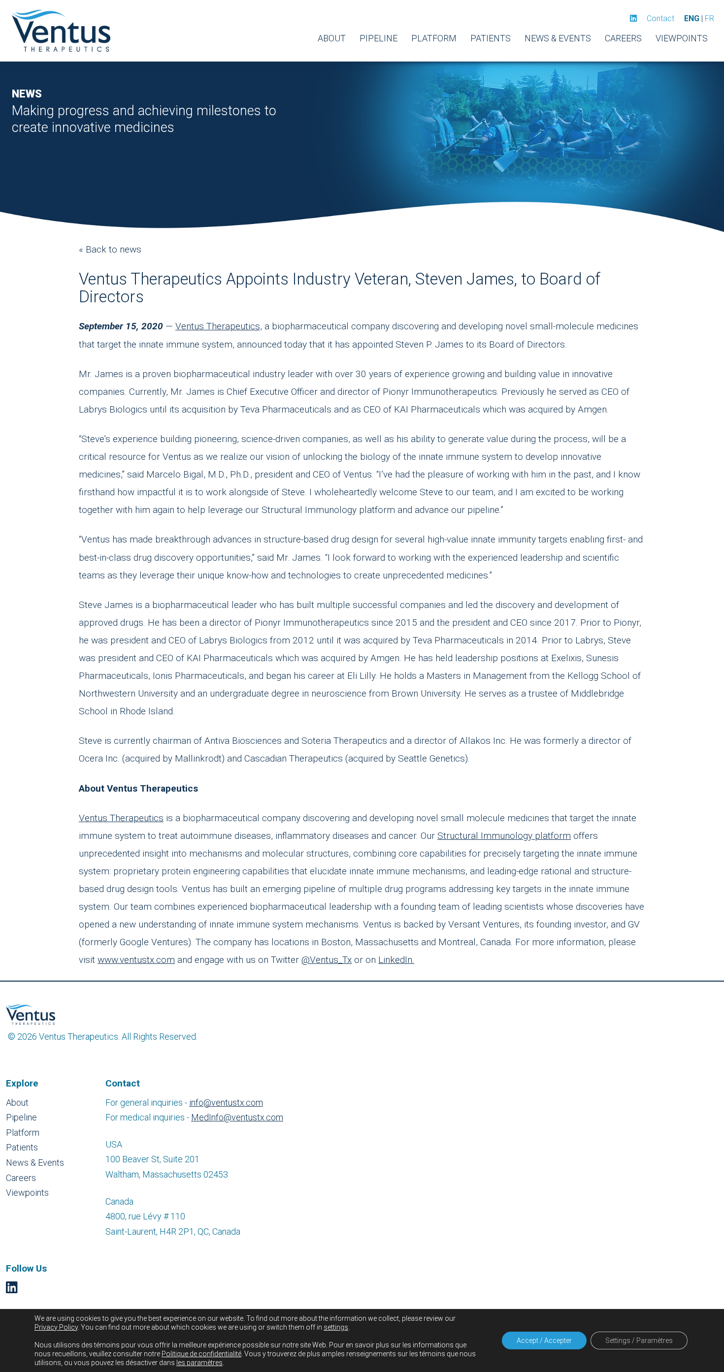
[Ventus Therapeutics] (61, 31)
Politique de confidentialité (201, 1354)
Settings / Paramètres (639, 1340)
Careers (623, 38)
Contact (660, 18)
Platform (434, 38)
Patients (490, 38)
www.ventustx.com (136, 959)
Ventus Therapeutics (121, 818)
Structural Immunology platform (504, 835)
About (332, 38)
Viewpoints (682, 38)
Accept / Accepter (544, 1340)
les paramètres (199, 1363)
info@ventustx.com (226, 1102)
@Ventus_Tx (326, 959)
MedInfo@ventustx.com (237, 1117)
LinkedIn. (396, 959)
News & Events (558, 38)
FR (709, 18)
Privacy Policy (56, 1327)
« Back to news (110, 249)
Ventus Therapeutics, (218, 326)
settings (336, 1327)
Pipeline (378, 38)
